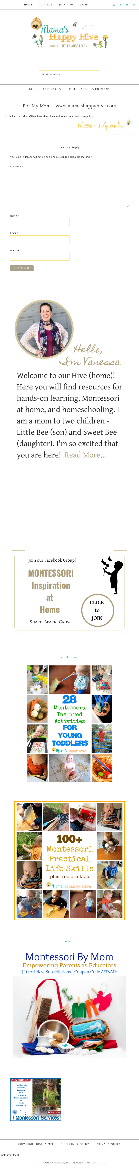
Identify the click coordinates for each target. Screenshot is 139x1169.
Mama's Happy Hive (69, 34)
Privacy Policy (108, 1144)
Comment (16, 166)
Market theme (70, 1162)
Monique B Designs (98, 1164)
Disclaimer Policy (75, 1144)
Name (14, 215)
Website (15, 250)
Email (14, 233)
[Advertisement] (35, 510)
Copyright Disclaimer (36, 1144)
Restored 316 (88, 1162)
